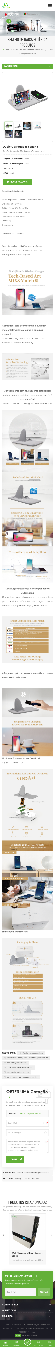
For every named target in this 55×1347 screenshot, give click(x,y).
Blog (33, 1332)
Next (52, 1234)
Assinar (44, 1292)
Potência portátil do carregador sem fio (32, 1173)
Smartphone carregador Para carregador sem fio (27, 1058)
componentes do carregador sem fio (22, 1077)
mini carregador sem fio (17, 1063)
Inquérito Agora (18, 182)
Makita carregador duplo (32, 1053)
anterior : (9, 1173)
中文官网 (13, 14)
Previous (3, 1234)
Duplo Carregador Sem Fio (30, 1113)
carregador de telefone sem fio (20, 1067)
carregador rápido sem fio (18, 1072)
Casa (7, 50)
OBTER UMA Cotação (27, 1342)
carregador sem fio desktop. (27, 1179)
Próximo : (9, 1178)
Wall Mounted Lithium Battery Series (27, 1254)
